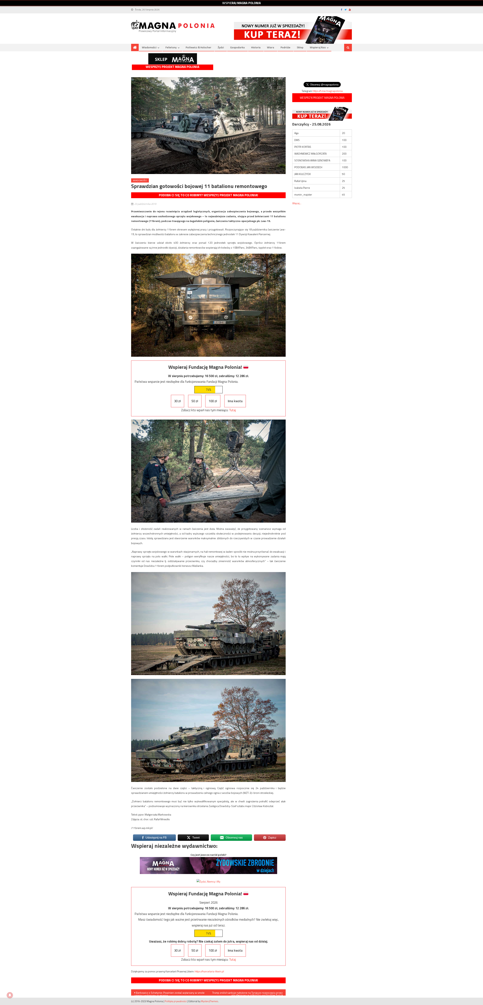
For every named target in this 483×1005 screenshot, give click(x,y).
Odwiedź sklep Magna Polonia (172, 58)
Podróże (285, 47)
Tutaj (232, 410)
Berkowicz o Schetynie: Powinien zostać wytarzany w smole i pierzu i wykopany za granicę (169, 993)
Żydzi (221, 47)
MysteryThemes (209, 1001)
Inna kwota (235, 401)
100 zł (213, 401)
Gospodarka (237, 47)
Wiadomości (149, 47)
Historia (256, 47)
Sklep (300, 47)
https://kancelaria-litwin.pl (209, 971)
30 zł (177, 401)
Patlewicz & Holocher (198, 47)
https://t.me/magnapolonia (328, 91)
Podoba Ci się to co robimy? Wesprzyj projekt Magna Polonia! (208, 195)
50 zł (195, 401)
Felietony (171, 47)
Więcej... (296, 203)
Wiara (270, 47)
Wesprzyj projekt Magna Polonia (172, 67)
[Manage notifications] (10, 995)
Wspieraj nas (318, 47)
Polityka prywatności (176, 1001)
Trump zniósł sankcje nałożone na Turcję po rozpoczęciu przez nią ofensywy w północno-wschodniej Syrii (247, 993)
